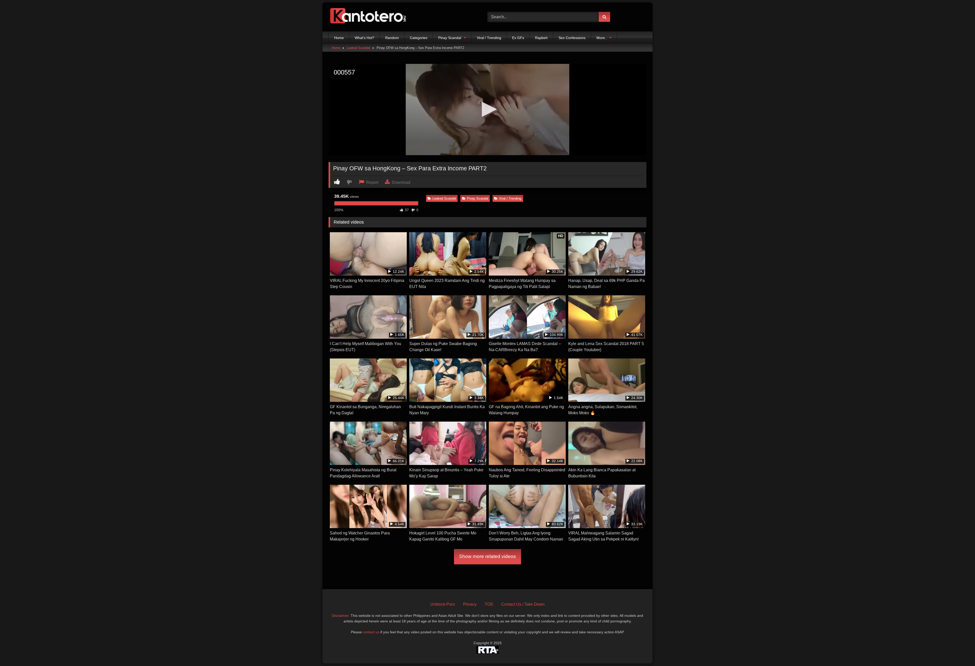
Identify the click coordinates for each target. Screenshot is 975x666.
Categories (418, 38)
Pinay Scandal (449, 38)
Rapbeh (541, 38)
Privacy (470, 604)
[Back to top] (959, 651)
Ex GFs (518, 38)
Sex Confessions (572, 38)
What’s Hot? (364, 38)
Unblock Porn (442, 604)
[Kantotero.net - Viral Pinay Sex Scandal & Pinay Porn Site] (369, 17)
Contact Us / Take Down (523, 604)
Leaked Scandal (358, 48)
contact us (371, 632)
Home (339, 38)
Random (392, 38)
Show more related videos (487, 556)
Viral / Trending (489, 38)
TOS (489, 604)
